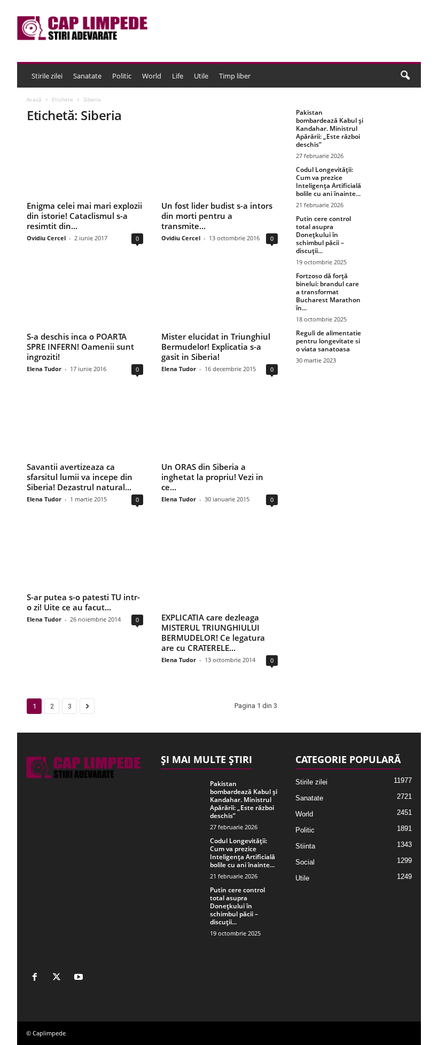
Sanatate (87, 76)
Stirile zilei (47, 76)
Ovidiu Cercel (46, 238)
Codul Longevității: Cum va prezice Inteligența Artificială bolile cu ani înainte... (328, 181)
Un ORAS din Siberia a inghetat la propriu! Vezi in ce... (212, 476)
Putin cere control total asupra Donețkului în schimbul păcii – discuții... (323, 234)
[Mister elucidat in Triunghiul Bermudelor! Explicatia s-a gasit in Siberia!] (219, 296)
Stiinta (305, 846)
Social (305, 862)
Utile (201, 76)
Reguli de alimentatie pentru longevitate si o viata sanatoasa (328, 340)
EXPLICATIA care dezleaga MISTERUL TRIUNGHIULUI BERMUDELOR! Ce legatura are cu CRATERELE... (213, 632)
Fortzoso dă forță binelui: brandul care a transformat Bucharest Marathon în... (328, 291)
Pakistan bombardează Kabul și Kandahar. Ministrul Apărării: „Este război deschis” (329, 128)
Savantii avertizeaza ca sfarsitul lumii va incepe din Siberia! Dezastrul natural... (79, 476)
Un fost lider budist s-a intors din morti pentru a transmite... (216, 215)
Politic (121, 76)
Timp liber (235, 76)
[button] (405, 76)
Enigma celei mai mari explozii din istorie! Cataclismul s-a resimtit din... (84, 215)
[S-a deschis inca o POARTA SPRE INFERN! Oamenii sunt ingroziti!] (85, 296)
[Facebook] (37, 978)
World (151, 76)
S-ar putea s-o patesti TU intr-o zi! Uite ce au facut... (83, 602)
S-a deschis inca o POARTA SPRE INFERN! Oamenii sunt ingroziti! (80, 346)
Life (177, 76)
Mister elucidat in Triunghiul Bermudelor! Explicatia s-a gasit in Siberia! (215, 346)
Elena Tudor (44, 369)
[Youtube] (80, 978)
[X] (59, 978)
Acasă (34, 99)
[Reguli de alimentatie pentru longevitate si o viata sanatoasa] (391, 345)
